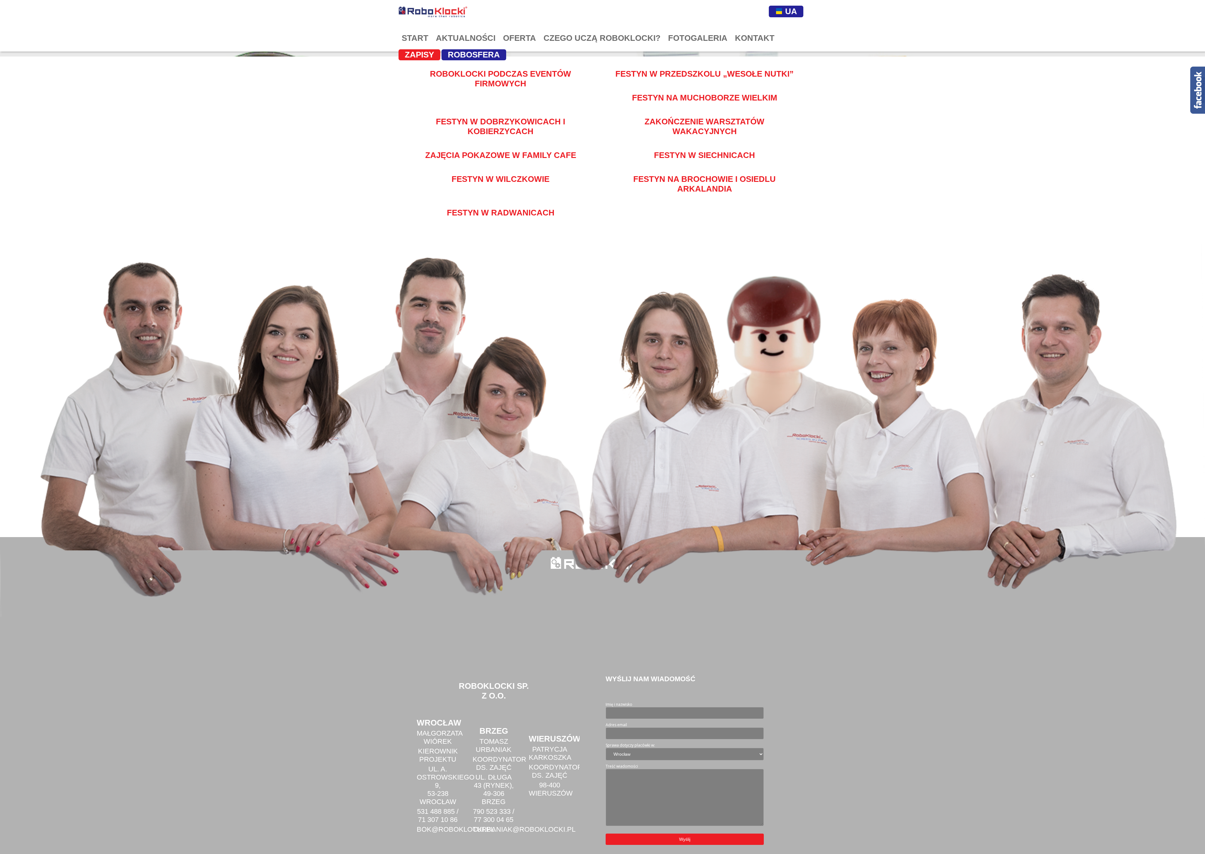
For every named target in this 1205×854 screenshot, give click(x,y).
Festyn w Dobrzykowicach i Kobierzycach (500, 126)
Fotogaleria (697, 38)
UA (790, 11)
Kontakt (754, 38)
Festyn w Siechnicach (704, 155)
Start (415, 38)
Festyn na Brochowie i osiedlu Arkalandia (704, 183)
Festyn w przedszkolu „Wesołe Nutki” (704, 74)
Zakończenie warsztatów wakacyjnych (704, 126)
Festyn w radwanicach (500, 212)
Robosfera (474, 54)
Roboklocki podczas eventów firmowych (500, 78)
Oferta (519, 38)
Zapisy (419, 54)
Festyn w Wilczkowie (500, 179)
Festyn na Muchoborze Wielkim (704, 97)
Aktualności (465, 38)
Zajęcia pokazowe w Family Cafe (500, 155)
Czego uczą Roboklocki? (602, 38)
